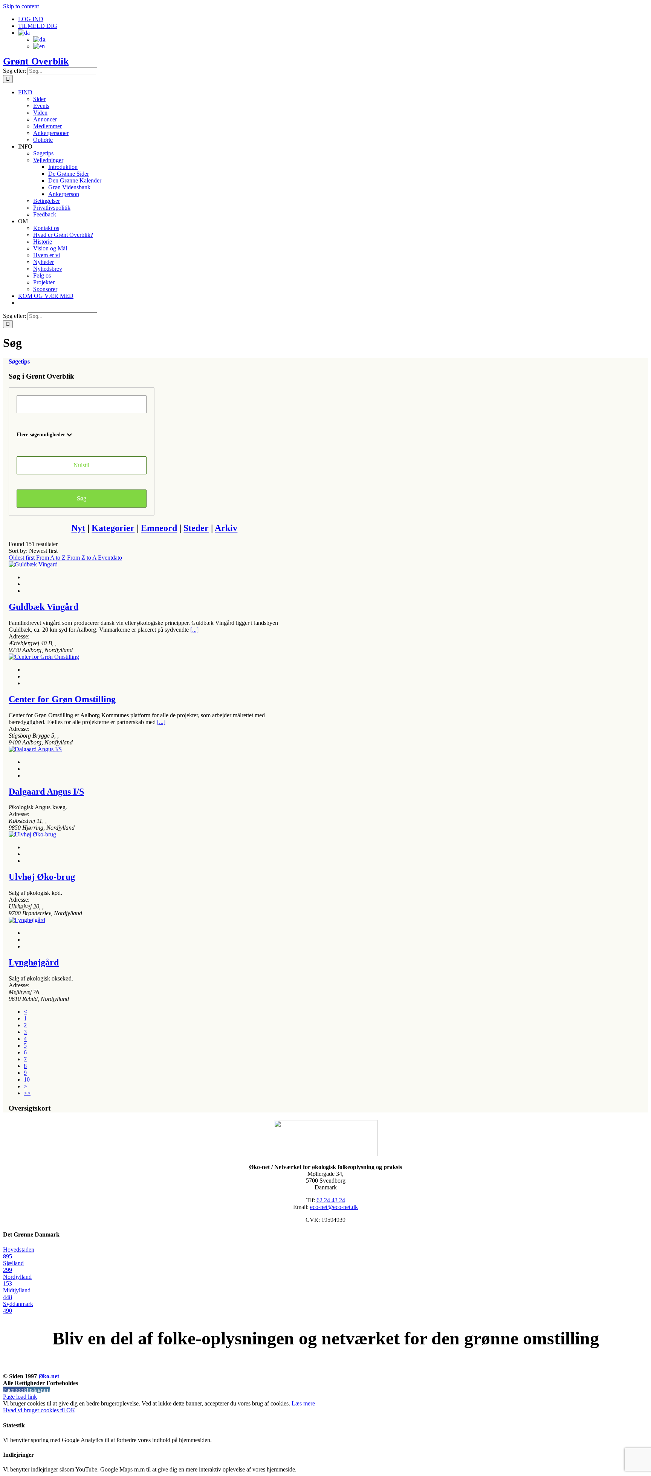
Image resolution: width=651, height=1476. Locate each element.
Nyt (78, 528)
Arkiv (226, 528)
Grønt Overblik (36, 61)
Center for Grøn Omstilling (62, 699)
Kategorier (113, 528)
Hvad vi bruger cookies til (34, 1410)
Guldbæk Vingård (43, 607)
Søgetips (19, 361)
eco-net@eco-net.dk (334, 1207)
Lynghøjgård (34, 962)
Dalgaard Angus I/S (46, 791)
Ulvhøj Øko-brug (42, 877)
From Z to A (82, 557)
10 (27, 1079)
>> (27, 1093)
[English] (39, 46)
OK (70, 1410)
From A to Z (51, 557)
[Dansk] (24, 32)
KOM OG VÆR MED (325, 1368)
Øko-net (48, 1376)
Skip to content (21, 6)
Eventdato (110, 557)
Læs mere (303, 1403)
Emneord (159, 528)
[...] (194, 629)
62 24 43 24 (330, 1200)
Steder (196, 528)
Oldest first (22, 557)
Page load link (20, 1396)
